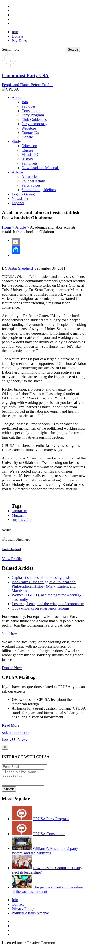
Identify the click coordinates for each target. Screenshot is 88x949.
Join (15, 32)
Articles (18, 172)
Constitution (31, 111)
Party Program (33, 115)
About (17, 97)
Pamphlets (29, 163)
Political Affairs (33, 181)
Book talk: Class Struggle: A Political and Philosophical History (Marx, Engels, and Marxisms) (44, 586)
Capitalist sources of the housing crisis (41, 577)
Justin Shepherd (20, 268)
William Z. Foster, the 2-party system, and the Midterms (45, 851)
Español (18, 203)
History (27, 159)
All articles (30, 176)
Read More (10, 725)
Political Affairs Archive (30, 913)
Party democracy (34, 124)
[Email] (49, 242)
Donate (17, 36)
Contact (18, 904)
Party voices (31, 185)
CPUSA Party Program (51, 819)
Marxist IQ (30, 155)
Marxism (18, 515)
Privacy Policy (23, 909)
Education (29, 146)
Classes (27, 150)
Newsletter (20, 198)
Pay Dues (19, 41)
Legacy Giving (23, 194)
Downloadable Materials (40, 168)
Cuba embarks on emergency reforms (40, 608)
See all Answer (15, 739)
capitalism (19, 511)
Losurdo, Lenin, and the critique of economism (48, 604)
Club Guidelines (34, 119)
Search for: (10, 49)
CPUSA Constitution (49, 834)
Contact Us (30, 133)
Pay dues (28, 106)
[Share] (49, 250)
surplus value (22, 520)
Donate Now (12, 668)
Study (16, 141)
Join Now (9, 634)
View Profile (12, 559)
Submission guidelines (39, 190)
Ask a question (15, 733)
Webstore (29, 128)
